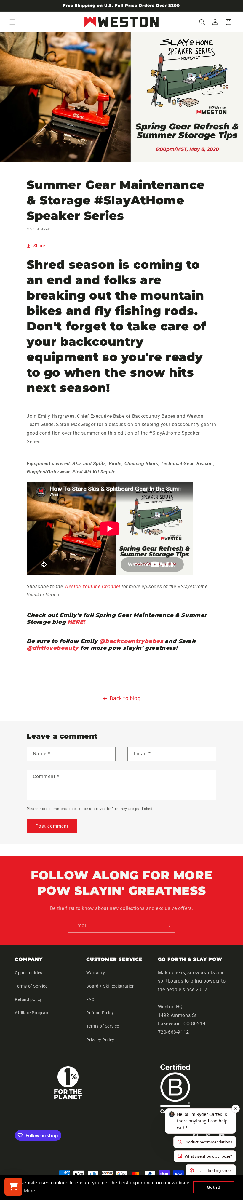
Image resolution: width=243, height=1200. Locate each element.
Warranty (95, 972)
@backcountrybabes (131, 641)
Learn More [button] (22, 1190)
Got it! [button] (214, 1187)
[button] (12, 21)
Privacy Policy (100, 1039)
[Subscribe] (168, 926)
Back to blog (125, 698)
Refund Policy (100, 1012)
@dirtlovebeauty (53, 648)
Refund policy (28, 999)
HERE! (76, 622)
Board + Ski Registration (110, 986)
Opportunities (28, 972)
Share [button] (39, 245)
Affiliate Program (32, 1012)
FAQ (90, 999)
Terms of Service (31, 986)
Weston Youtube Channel (92, 586)
